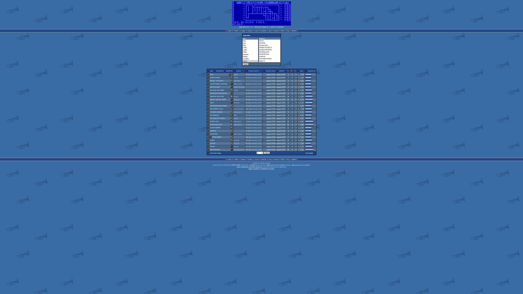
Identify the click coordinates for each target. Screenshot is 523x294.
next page (309, 153)
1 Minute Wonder (216, 112)
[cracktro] (250, 59)
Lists (270, 31)
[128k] (250, 50)
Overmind (213, 134)
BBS (282, 31)
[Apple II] (269, 61)
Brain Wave (238, 134)
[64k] (250, 41)
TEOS (236, 78)
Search (276, 31)
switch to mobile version (261, 163)
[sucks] (295, 71)
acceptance (214, 115)
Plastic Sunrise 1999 (218, 99)
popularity (311, 71)
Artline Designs (239, 87)
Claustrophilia (215, 128)
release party (253, 71)
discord (302, 165)
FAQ (287, 31)
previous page (215, 153)
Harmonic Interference (218, 93)
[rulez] (288, 71)
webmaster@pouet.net (271, 167)
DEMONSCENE (215, 150)
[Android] (269, 56)
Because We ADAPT (217, 90)
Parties (250, 31)
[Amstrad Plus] (269, 54)
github (284, 167)
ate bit (236, 147)
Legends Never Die (217, 96)
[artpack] (250, 54)
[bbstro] (250, 57)
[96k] (250, 45)
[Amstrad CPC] (269, 52)
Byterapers (238, 112)
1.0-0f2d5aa (225, 165)
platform (229, 71)
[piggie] (291, 71)
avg (301, 71)
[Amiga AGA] (269, 45)
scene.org (261, 165)
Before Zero (214, 121)
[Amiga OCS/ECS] (269, 47)
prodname (220, 71)
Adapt (236, 90)
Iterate (212, 146)
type (211, 71)
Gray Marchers (239, 150)
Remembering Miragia (218, 106)
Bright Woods (215, 78)
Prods (235, 31)
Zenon (236, 96)
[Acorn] (269, 41)
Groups (242, 31)
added (281, 71)
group (238, 71)
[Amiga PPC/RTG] (269, 50)
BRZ (235, 115)
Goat (251, 27)
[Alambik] (269, 43)
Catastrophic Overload (218, 84)
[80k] (250, 43)
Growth (212, 143)
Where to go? (215, 87)
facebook (287, 165)
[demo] (250, 61)
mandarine (245, 165)
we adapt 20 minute (217, 118)
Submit (293, 31)
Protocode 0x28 (216, 124)
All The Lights (216, 137)
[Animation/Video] (269, 59)
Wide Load (238, 84)
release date (270, 71)
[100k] (250, 48)
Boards (263, 31)
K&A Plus (237, 81)
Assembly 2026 (255, 75)
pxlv (211, 74)
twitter (278, 165)
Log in (229, 31)
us (269, 27)
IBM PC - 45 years (216, 81)
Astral (212, 140)
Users (256, 31)
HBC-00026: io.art (216, 109)
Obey (212, 103)
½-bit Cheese (239, 109)
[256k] (250, 52)
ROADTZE (213, 131)
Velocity (236, 103)
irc (309, 165)
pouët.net (216, 165)
